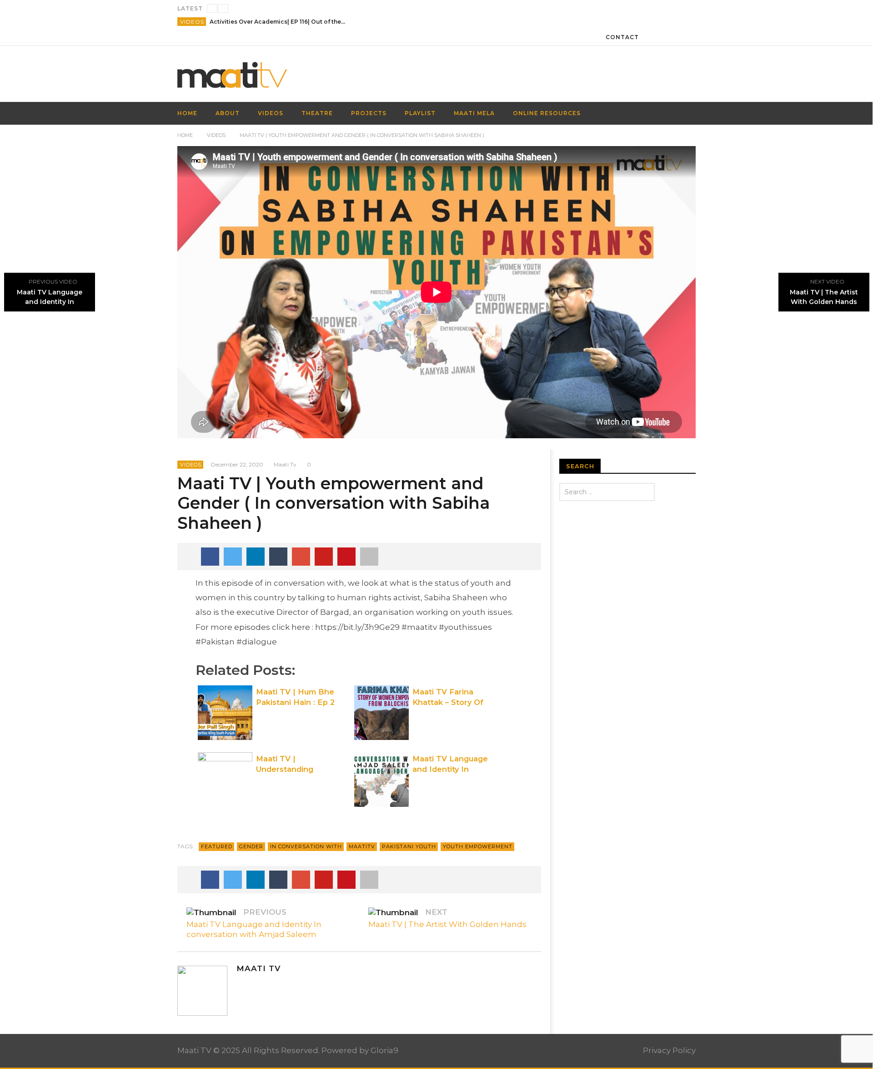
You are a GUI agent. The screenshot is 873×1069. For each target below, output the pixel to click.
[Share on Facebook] (210, 556)
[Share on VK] (346, 556)
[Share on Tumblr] (278, 556)
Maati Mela (474, 113)
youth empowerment (477, 846)
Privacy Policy (669, 1050)
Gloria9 (384, 1050)
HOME (187, 113)
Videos (192, 21)
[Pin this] (324, 556)
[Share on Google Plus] (301, 556)
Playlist (420, 113)
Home (185, 135)
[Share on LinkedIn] (255, 556)
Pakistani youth (409, 846)
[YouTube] (670, 37)
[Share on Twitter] (233, 556)
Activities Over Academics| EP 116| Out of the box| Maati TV (278, 21)
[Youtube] (275, 985)
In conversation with (306, 846)
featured (216, 846)
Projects (368, 113)
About (228, 113)
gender (251, 846)
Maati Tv (285, 464)
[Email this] (369, 556)
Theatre (317, 113)
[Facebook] (653, 37)
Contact (622, 37)
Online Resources (547, 113)
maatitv (362, 846)
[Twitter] (687, 37)
